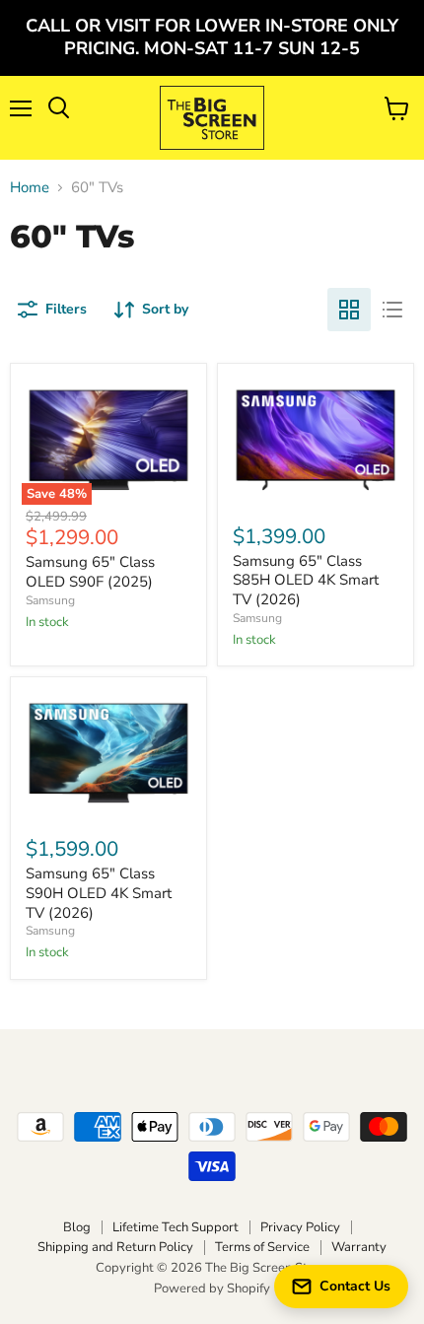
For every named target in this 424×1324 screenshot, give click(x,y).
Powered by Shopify (212, 1288)
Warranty (359, 1247)
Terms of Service (262, 1247)
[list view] (392, 309)
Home (29, 187)
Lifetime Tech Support (175, 1227)
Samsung (50, 600)
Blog (77, 1227)
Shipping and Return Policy (115, 1247)
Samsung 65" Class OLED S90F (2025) (90, 572)
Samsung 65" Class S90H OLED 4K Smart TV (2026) (99, 893)
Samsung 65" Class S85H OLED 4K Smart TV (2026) (306, 580)
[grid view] (349, 309)
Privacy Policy (300, 1227)
